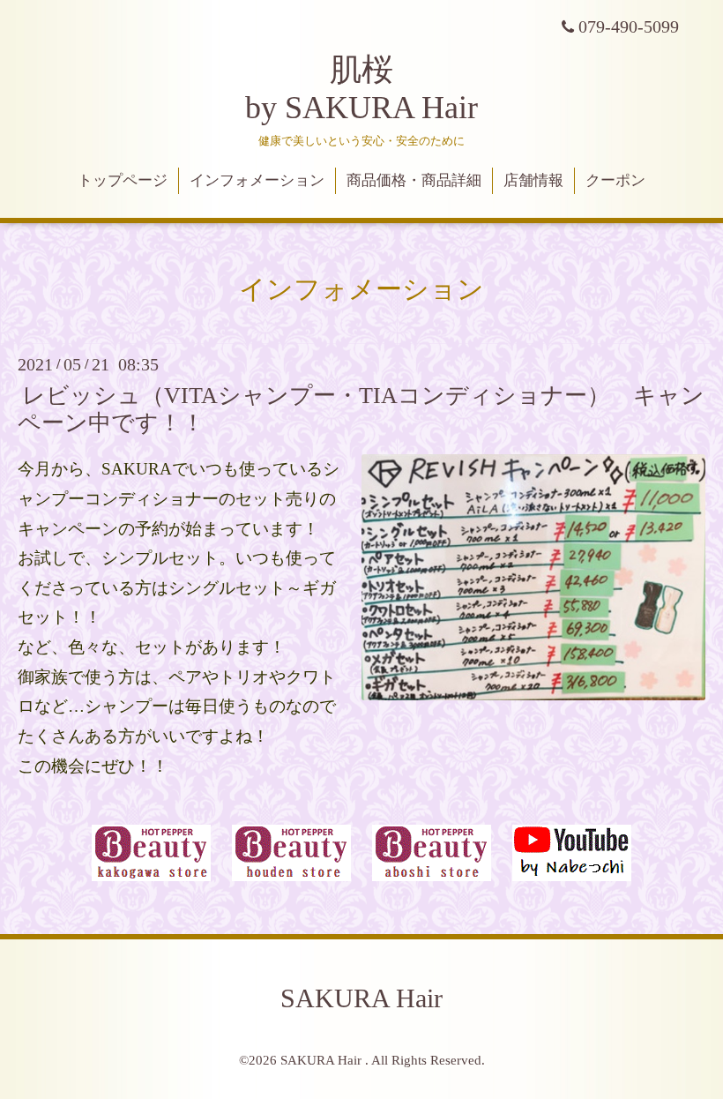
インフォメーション (257, 180)
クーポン (615, 180)
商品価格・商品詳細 (414, 180)
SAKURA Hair (361, 998)
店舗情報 (533, 180)
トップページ (123, 180)
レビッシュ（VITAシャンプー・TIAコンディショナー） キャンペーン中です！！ (361, 409)
